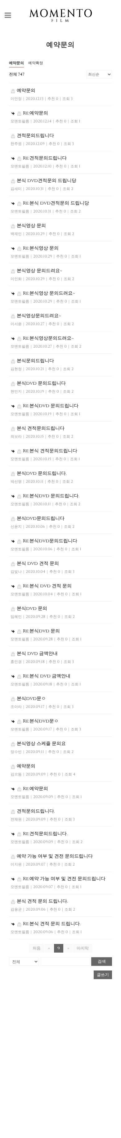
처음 (37, 948)
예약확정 (35, 62)
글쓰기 (103, 975)
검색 (102, 961)
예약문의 (16, 62)
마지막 (83, 948)
